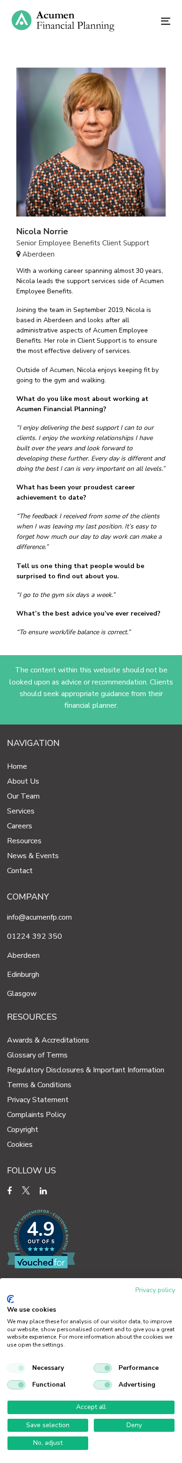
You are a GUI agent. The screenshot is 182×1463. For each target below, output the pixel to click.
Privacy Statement (38, 1100)
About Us (23, 781)
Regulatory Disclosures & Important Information (85, 1070)
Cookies (20, 1144)
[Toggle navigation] (144, 21)
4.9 (41, 1229)
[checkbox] (16, 1368)
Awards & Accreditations (48, 1040)
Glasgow (21, 994)
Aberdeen (23, 955)
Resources (24, 841)
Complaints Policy (36, 1115)
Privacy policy (155, 1290)
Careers (19, 826)
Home (17, 766)
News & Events (33, 856)
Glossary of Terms (37, 1055)
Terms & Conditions (39, 1085)
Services (21, 811)
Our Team (23, 796)
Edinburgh (23, 974)
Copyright (22, 1129)
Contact (20, 871)
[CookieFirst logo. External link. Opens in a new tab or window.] (10, 1299)
